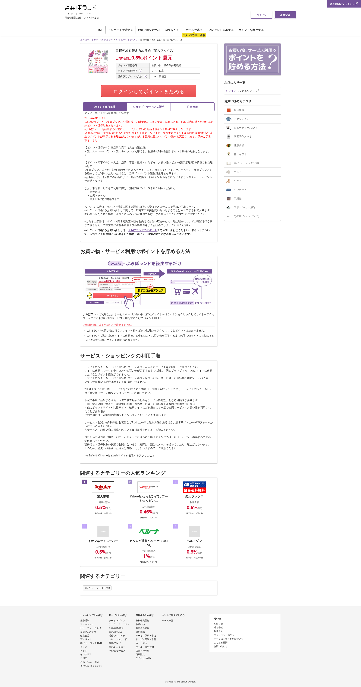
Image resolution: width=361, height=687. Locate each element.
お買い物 (140, 624)
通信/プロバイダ (117, 635)
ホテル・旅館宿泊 (145, 647)
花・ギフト (240, 154)
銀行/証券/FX (115, 632)
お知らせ (218, 623)
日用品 (238, 198)
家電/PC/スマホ (243, 136)
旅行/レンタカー (117, 647)
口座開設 (140, 654)
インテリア (240, 189)
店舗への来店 (142, 650)
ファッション (242, 118)
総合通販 (239, 110)
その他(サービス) (117, 650)
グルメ (238, 172)
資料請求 (140, 632)
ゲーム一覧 (167, 620)
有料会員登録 (142, 628)
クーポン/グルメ (117, 620)
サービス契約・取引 (146, 639)
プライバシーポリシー (225, 635)
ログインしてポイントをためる (148, 91)
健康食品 (239, 145)
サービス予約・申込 (146, 635)
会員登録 (285, 15)
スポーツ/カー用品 (245, 207)
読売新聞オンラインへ (342, 4)
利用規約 (218, 631)
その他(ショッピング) (246, 216)
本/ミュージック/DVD (97, 588)
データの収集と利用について (228, 638)
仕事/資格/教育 (116, 628)
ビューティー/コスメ (246, 127)
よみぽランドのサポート (142, 230)
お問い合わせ (221, 646)
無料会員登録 (142, 620)
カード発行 (141, 643)
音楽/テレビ (115, 643)
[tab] (105, 107)
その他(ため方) (143, 658)
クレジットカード (118, 639)
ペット (238, 180)
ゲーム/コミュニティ (119, 624)
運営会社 (218, 627)
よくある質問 (221, 642)
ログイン (261, 15)
